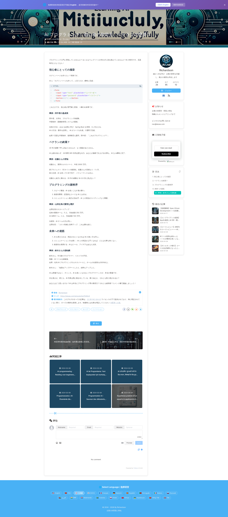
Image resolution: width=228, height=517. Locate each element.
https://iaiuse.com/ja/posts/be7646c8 (75, 296)
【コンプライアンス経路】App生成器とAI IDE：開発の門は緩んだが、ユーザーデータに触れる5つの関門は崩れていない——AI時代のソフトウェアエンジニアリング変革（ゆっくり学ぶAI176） (170, 219)
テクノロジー (74, 309)
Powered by (162, 161)
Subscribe (166, 154)
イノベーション (97, 309)
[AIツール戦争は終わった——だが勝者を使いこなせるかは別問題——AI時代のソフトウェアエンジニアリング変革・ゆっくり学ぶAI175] (155, 239)
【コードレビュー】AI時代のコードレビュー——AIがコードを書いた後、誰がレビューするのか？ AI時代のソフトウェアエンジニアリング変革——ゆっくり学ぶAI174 (170, 228)
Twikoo (136, 468)
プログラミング (61, 309)
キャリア (85, 309)
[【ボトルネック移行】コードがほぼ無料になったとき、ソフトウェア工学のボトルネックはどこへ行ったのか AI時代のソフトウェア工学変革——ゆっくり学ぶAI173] (155, 248)
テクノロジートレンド (91, 39)
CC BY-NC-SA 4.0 (94, 299)
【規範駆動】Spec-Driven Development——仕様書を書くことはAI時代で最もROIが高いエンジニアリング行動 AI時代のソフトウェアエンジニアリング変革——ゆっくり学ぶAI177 (170, 209)
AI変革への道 (115, 303)
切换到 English (163, 5)
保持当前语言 (178, 5)
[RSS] (168, 95)
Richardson (63, 293)
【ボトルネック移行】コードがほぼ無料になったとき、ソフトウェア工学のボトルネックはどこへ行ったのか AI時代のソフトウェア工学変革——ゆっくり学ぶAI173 (170, 247)
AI (51, 309)
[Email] (163, 95)
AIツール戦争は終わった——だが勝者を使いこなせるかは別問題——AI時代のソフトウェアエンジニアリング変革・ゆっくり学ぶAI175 (170, 237)
